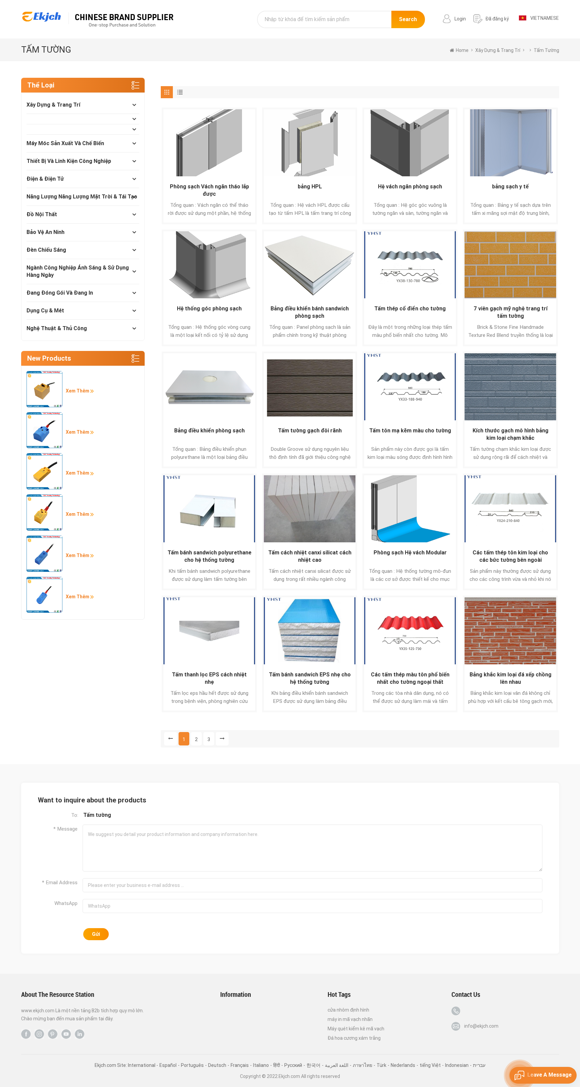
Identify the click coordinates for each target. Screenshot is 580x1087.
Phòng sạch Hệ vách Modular (410, 552)
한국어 (313, 1065)
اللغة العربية (336, 1065)
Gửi (96, 934)
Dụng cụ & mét (45, 310)
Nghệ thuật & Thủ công (57, 328)
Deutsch (217, 1065)
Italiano (261, 1065)
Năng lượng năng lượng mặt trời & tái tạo (82, 196)
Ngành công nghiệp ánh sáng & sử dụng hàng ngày (78, 271)
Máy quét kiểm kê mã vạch (356, 1028)
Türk (381, 1065)
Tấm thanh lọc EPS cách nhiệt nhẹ (209, 678)
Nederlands (403, 1065)
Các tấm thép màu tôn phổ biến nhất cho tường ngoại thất (410, 678)
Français (240, 1065)
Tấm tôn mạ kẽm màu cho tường (410, 430)
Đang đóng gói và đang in (60, 293)
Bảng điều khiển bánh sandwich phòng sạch (310, 312)
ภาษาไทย (362, 1065)
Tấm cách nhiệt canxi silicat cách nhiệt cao (309, 556)
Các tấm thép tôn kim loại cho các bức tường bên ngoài (510, 556)
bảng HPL (310, 186)
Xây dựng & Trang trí (53, 105)
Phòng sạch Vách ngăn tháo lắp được (209, 190)
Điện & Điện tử (45, 179)
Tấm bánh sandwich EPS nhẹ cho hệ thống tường (310, 678)
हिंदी (276, 1065)
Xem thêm (78, 391)
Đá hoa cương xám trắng (354, 1038)
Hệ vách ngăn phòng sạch (410, 186)
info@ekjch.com (481, 1026)
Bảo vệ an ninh (45, 232)
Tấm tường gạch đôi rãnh (310, 430)
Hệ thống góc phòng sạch (209, 308)
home (462, 50)
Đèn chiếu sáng (46, 250)
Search (408, 19)
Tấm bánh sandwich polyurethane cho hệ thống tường (209, 556)
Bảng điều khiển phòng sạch (209, 430)
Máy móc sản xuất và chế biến (65, 143)
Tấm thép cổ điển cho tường (410, 308)
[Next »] (222, 738)
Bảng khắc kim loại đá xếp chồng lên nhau (510, 678)
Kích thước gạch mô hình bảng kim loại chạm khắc (510, 434)
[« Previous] (170, 738)
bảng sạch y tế (510, 186)
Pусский (293, 1065)
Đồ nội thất (42, 214)
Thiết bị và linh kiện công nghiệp (69, 161)
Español (168, 1065)
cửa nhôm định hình (348, 1010)
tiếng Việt (430, 1065)
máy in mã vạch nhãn (350, 1019)
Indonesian (457, 1065)
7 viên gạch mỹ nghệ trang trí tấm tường (510, 312)
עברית (479, 1065)
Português (192, 1065)
